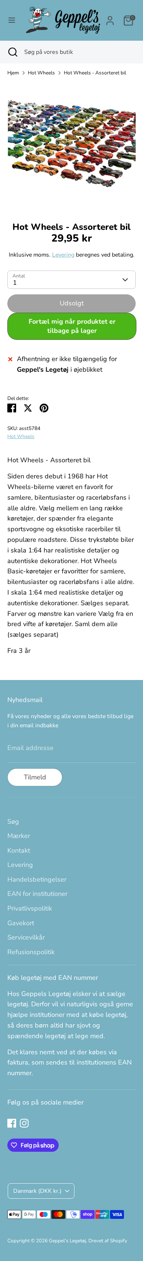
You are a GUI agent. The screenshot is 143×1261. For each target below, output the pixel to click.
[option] (71, 146)
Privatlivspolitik (29, 908)
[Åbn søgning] (12, 52)
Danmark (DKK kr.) (37, 1191)
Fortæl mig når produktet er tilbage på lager (72, 326)
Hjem (13, 72)
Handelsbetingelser (36, 879)
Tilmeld (35, 777)
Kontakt (18, 850)
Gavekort (20, 923)
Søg (13, 821)
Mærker (18, 835)
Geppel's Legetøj (67, 1240)
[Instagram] (24, 1123)
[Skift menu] (10, 20)
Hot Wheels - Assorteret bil (95, 72)
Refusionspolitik (31, 952)
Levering (63, 255)
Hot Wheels (41, 72)
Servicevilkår (26, 937)
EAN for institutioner (37, 893)
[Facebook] (11, 1123)
